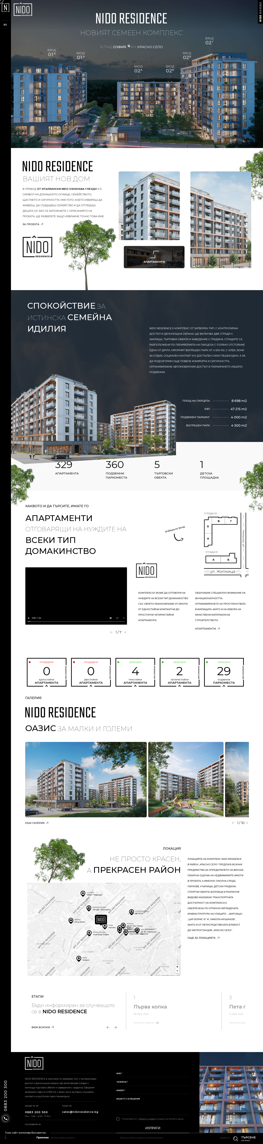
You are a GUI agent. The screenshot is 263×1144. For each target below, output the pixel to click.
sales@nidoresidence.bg (79, 1111)
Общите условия (147, 1119)
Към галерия (35, 823)
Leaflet (158, 975)
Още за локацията (202, 937)
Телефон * (122, 1082)
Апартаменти (206, 628)
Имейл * (120, 1090)
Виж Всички (41, 1027)
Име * (119, 1073)
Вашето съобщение (128, 1099)
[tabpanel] (76, 596)
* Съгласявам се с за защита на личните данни (152, 1119)
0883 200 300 (36, 1112)
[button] (101, 920)
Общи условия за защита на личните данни (141, 1138)
